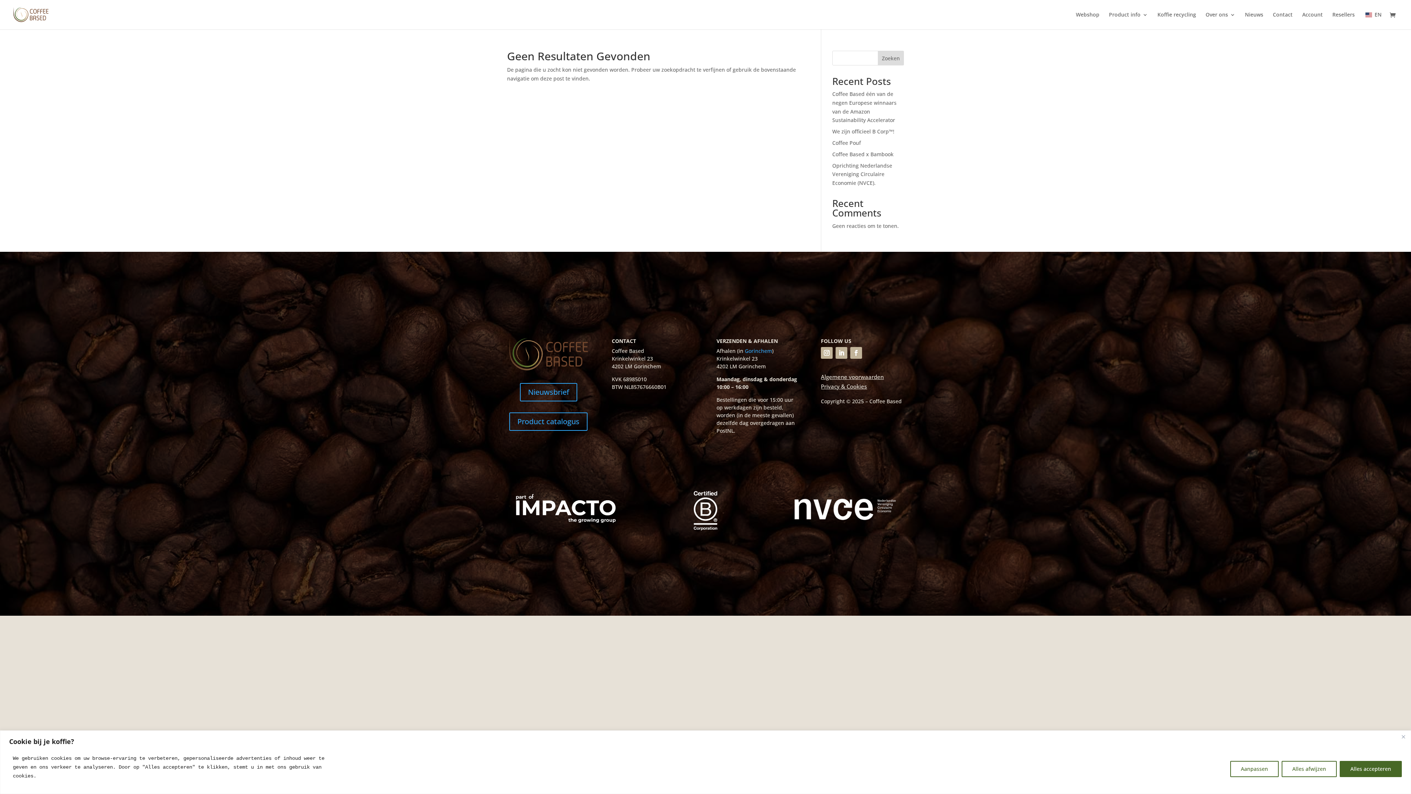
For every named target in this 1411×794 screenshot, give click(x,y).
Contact (1283, 15)
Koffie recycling (1176, 15)
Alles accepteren (1370, 768)
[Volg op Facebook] (856, 353)
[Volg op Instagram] (827, 353)
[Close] (1403, 736)
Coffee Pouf (846, 142)
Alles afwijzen (1309, 768)
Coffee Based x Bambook (863, 154)
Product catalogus (548, 421)
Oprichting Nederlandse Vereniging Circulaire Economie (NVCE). (862, 174)
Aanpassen (1254, 768)
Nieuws (1254, 15)
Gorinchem (758, 350)
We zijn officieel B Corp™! (864, 131)
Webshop (1087, 15)
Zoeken (891, 58)
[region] (705, 762)
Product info (1125, 15)
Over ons (1217, 15)
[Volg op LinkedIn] (841, 353)
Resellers (1343, 15)
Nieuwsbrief (548, 392)
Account (1312, 15)
